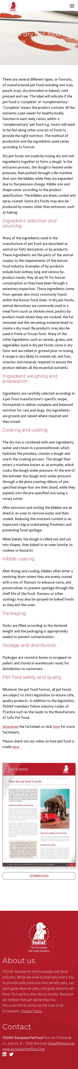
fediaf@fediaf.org (61, 1043)
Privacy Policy (31, 1010)
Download (10, 726)
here (56, 726)
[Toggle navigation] (72, 6)
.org (23, 1048)
